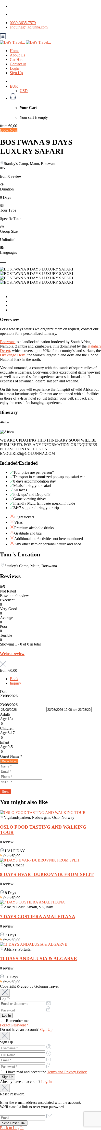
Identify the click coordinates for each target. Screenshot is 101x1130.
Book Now (8, 130)
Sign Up (16, 73)
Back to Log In (12, 1128)
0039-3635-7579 (23, 23)
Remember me (16, 1021)
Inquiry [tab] (15, 683)
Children (6, 728)
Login (14, 68)
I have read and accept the (46, 1072)
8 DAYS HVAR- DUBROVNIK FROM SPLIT (47, 874)
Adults (5, 714)
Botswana (7, 342)
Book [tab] (14, 679)
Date (3, 691)
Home (14, 51)
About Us (17, 55)
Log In (46, 1081)
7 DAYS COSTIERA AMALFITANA (37, 916)
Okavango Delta (12, 355)
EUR (14, 86)
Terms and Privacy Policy (67, 1072)
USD (24, 91)
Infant (4, 742)
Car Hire (16, 59)
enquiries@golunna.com (29, 27)
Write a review (12, 654)
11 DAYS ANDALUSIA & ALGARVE (38, 958)
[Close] (5, 993)
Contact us (18, 64)
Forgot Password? (14, 1025)
